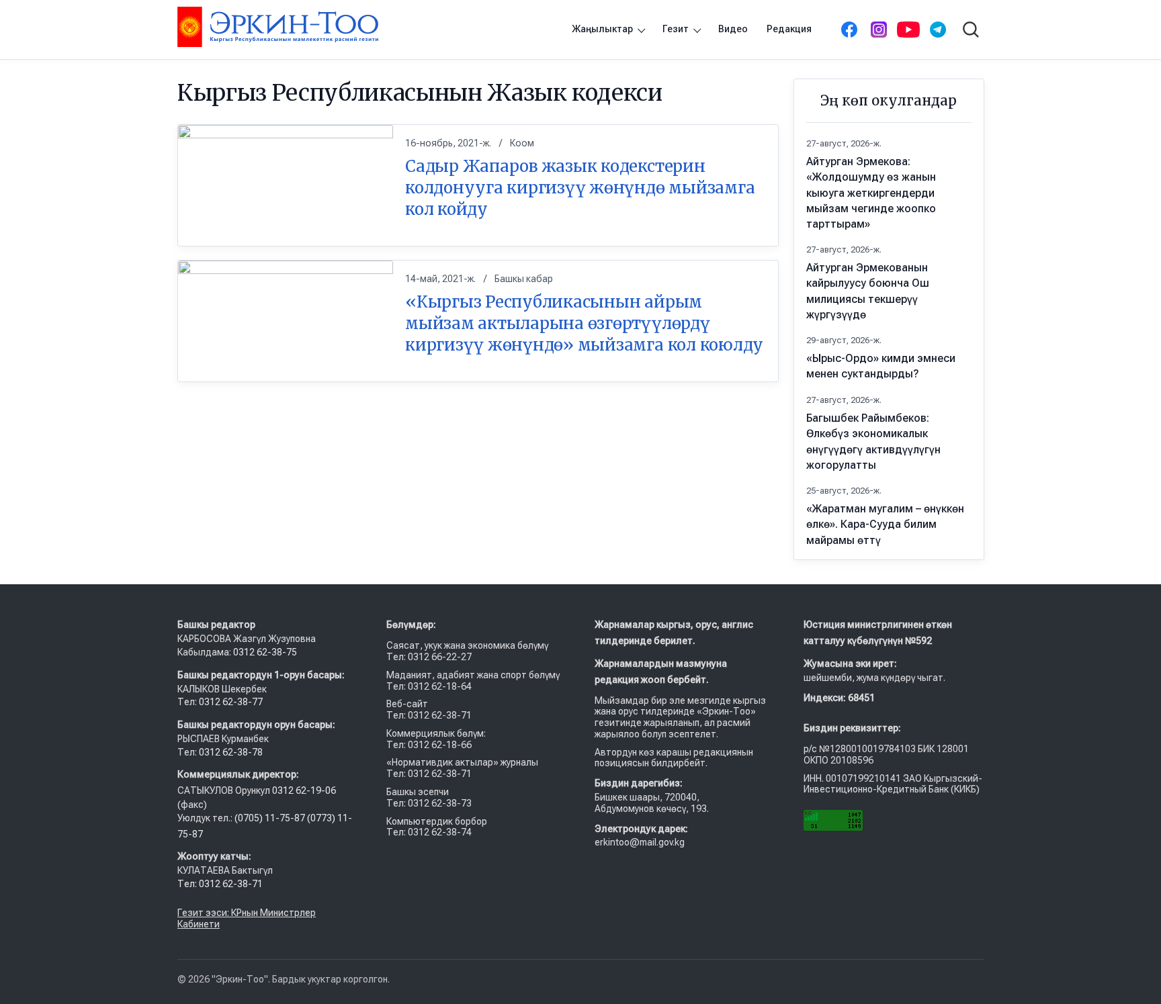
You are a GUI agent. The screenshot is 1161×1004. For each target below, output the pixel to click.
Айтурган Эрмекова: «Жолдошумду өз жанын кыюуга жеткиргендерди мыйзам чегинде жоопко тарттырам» (871, 192)
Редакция (789, 29)
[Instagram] (879, 29)
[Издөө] (971, 29)
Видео (733, 29)
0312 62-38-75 (266, 652)
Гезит (675, 29)
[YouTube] (908, 29)
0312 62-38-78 (230, 752)
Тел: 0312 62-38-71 (220, 883)
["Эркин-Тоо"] (277, 27)
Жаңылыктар (602, 29)
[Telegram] (938, 29)
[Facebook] (849, 29)
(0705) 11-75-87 (270, 818)
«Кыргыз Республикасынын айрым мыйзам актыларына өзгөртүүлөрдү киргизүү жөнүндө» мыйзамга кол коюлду (584, 323)
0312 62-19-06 (304, 790)
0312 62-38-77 (230, 701)
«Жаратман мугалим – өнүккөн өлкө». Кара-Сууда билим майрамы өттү (885, 524)
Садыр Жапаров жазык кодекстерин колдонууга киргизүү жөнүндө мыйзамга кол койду (580, 187)
